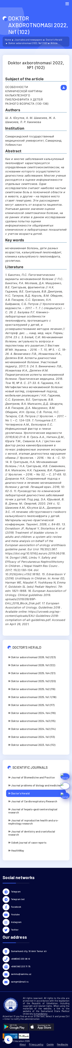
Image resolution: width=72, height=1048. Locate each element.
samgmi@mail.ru (19, 981)
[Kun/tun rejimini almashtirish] (8, 1040)
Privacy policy (36, 1044)
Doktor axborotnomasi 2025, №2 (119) (32, 689)
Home (8, 39)
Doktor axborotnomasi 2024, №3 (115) (32, 720)
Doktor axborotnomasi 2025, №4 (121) (32, 673)
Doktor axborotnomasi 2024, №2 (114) (32, 728)
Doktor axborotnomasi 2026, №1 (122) (32, 665)
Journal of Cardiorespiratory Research (33, 801)
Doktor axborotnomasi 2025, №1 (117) (32, 705)
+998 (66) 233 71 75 (21, 966)
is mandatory (40, 1013)
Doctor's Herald (54, 39)
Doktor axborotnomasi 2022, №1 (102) (27, 43)
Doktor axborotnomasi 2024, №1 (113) (32, 736)
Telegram (16, 891)
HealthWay (17, 850)
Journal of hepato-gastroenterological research (32, 811)
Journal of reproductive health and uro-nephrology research (33, 822)
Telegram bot (18, 899)
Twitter (15, 929)
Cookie (50, 1044)
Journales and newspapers (28, 39)
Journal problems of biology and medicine (35, 785)
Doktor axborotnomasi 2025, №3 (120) (33, 681)
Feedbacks (62, 1044)
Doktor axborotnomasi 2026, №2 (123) (33, 657)
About (23, 1044)
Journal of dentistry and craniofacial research (31, 833)
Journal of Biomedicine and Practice (32, 777)
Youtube (15, 914)
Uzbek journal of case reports (28, 842)
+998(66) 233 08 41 (20, 958)
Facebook (16, 906)
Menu (67, 3)
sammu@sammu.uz (21, 974)
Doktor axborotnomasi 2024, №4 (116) (32, 712)
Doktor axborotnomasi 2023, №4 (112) (32, 744)
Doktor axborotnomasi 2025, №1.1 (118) (33, 697)
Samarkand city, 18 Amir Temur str (29, 951)
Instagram (16, 922)
